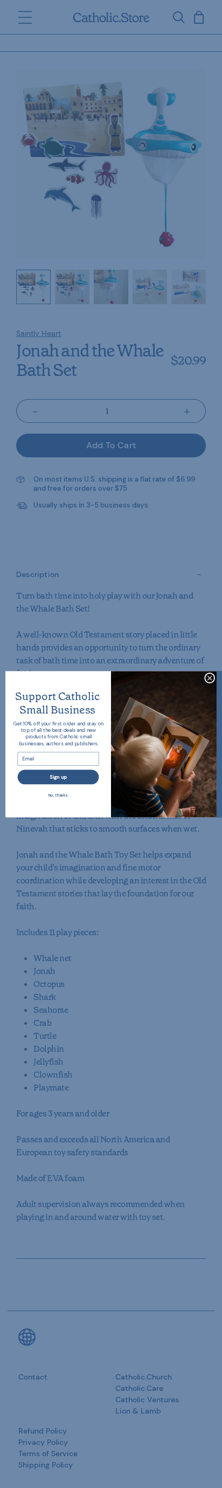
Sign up (58, 776)
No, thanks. (58, 794)
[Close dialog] (209, 678)
